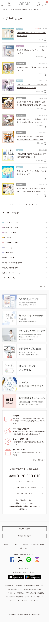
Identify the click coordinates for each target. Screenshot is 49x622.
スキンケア (7, 544)
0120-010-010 (28, 475)
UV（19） (8, 237)
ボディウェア (24, 548)
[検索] (9, 3)
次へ (37, 204)
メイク (15, 544)
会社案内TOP (9, 585)
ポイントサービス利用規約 (14, 597)
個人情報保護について (15, 589)
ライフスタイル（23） (12, 257)
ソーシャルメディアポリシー (34, 597)
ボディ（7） (9, 252)
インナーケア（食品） (38, 544)
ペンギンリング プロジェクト (19, 601)
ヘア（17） (8, 247)
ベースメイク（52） (12, 227)
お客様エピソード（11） (11, 272)
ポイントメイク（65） (12, 232)
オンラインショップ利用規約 (14, 593)
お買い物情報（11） (12, 267)
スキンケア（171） (11, 222)
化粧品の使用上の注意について (34, 585)
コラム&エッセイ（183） (13, 262)
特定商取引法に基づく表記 (32, 589)
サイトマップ (35, 601)
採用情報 (19, 585)
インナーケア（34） (12, 242)
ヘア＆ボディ (24, 544)
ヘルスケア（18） (9, 277)
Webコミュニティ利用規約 (35, 593)
